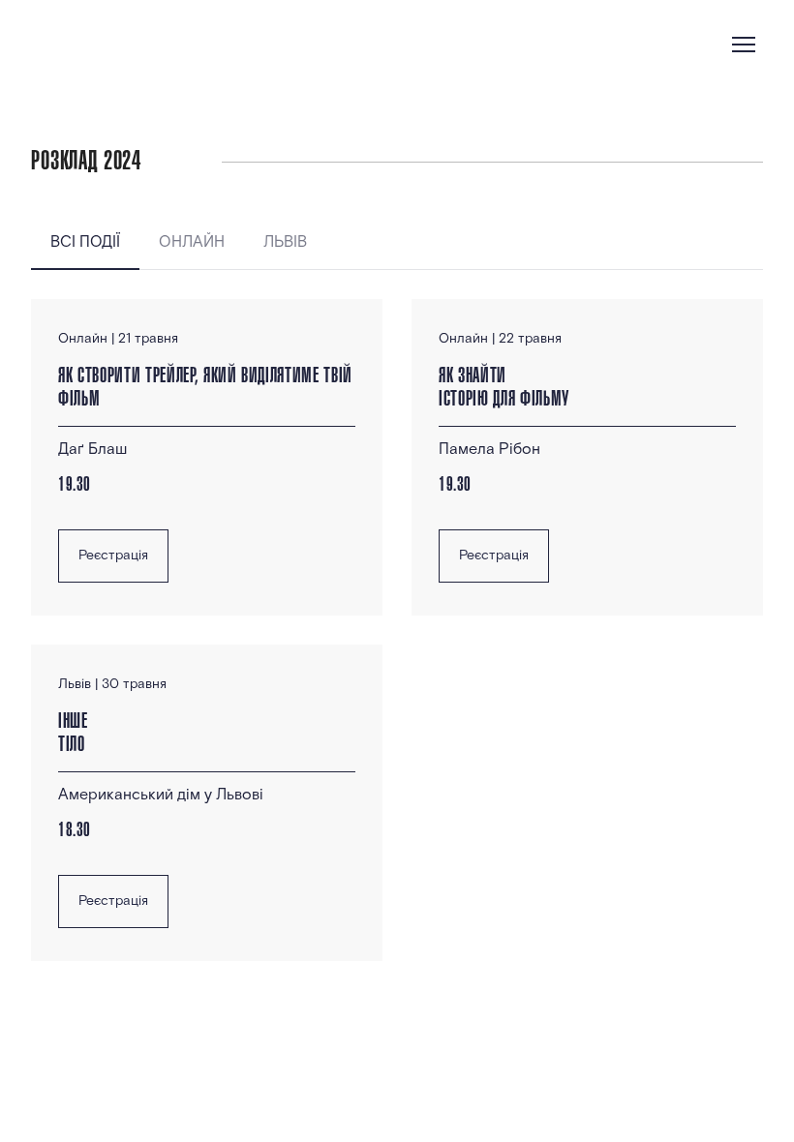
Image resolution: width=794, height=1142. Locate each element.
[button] (85, 243)
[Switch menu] (743, 44)
